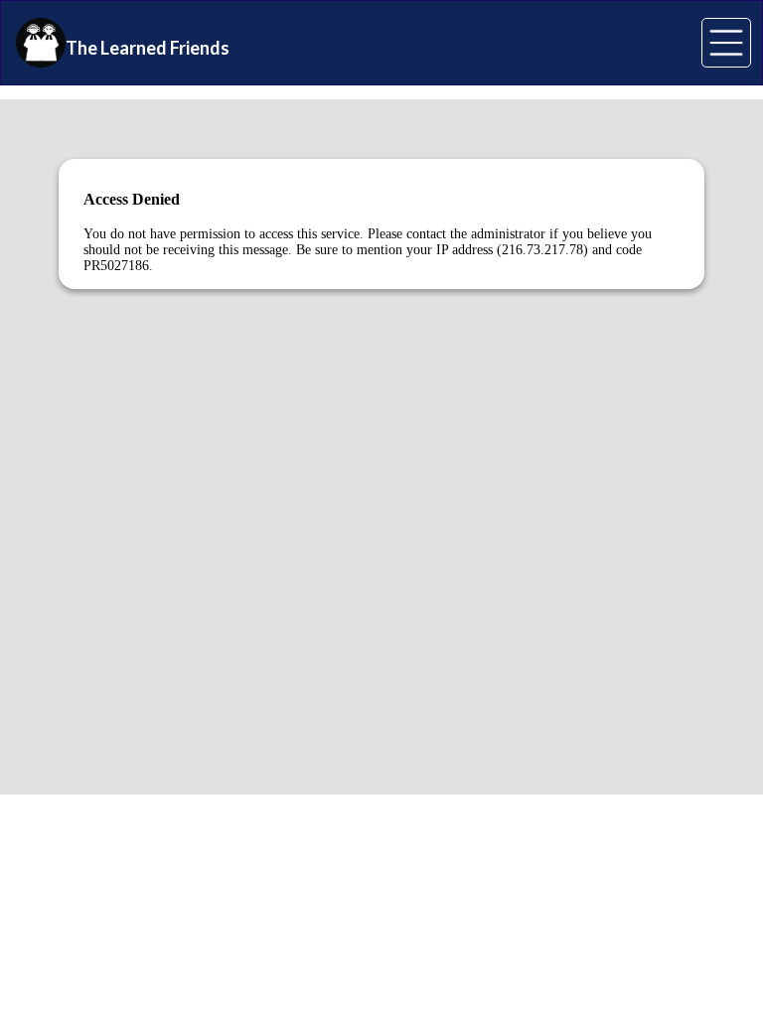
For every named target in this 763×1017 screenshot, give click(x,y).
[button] (726, 43)
